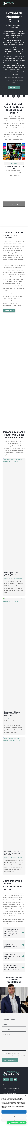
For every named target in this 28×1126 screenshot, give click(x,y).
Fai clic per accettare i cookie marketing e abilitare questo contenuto (14, 203)
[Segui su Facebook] (4, 1079)
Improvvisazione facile (9, 1093)
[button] (26, 1095)
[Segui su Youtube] (15, 1079)
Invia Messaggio (10, 1060)
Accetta (14, 1112)
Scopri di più (9, 311)
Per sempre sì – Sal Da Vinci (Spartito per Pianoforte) (12, 574)
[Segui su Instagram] (7, 1079)
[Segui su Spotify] (11, 1079)
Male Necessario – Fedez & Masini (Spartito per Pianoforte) (13, 853)
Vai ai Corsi (14, 87)
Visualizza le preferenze (14, 1120)
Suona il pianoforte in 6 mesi (11, 1088)
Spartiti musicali (17, 578)
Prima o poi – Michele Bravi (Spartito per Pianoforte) (12, 713)
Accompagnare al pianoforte (11, 1091)
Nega (14, 1116)
